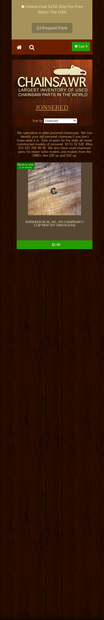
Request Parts (54, 28)
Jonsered (52, 107)
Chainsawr (52, 85)
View (54, 205)
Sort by (37, 121)
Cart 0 (82, 46)
